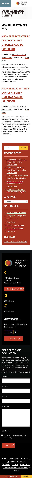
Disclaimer (6, 431)
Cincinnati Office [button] (14, 289)
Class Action (11, 222)
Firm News (11, 232)
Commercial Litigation (15, 225)
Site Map (15, 464)
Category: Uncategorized (16, 216)
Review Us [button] (14, 339)
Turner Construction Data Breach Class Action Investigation (16, 161)
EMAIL (27, 476)
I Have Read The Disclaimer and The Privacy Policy (15, 437)
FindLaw (16, 470)
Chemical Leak (12, 219)
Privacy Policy (25, 464)
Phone (4, 396)
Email (5, 386)
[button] (5, 3)
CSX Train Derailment (15, 228)
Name (4, 376)
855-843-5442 (9, 301)
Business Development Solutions (15, 467)
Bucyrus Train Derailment (16, 212)
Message (5, 406)
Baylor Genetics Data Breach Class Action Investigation (15, 183)
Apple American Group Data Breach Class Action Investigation (16, 169)
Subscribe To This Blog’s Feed (15, 241)
